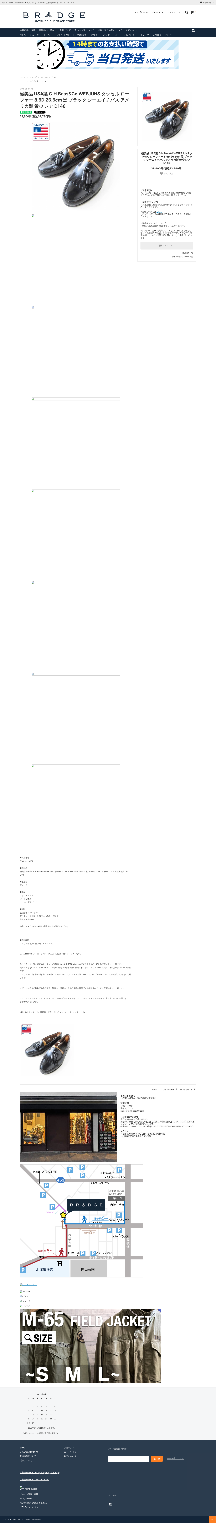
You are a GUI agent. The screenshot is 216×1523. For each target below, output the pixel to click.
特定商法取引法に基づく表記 (33, 1503)
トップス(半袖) (61, 35)
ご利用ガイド (64, 30)
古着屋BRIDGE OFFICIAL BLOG (34, 1479)
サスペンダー (130, 35)
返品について (187, 253)
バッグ (106, 35)
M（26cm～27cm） (49, 77)
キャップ (144, 35)
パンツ (23, 35)
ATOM (29, 1498)
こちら (159, 211)
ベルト (116, 35)
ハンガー (169, 35)
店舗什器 (157, 35)
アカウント (207, 2)
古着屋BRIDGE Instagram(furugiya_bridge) (40, 1472)
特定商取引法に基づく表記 (182, 257)
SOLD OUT (168, 245)
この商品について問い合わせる (162, 1089)
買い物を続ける (186, 1089)
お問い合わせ (132, 30)
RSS (22, 1498)
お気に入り (168, 173)
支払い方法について (84, 30)
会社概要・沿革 (27, 30)
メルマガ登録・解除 (29, 1494)
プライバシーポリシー (30, 1507)
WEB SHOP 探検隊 (28, 1489)
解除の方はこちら (175, 1458)
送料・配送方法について (110, 30)
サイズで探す (35, 81)
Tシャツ (46, 35)
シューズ (34, 35)
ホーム (22, 77)
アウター (95, 35)
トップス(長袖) (79, 35)
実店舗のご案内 (46, 30)
